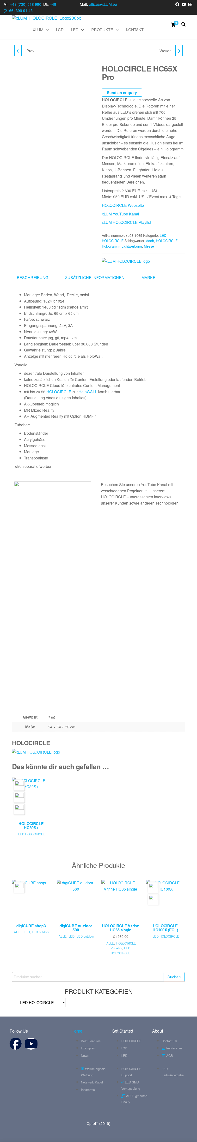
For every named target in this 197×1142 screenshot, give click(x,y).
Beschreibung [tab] (32, 277)
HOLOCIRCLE (167, 240)
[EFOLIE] (179, 50)
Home (77, 1031)
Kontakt (135, 29)
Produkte (102, 29)
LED (75, 29)
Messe (149, 246)
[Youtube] (31, 1044)
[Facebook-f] (16, 1044)
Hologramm (111, 246)
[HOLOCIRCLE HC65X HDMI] (18, 50)
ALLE (18, 932)
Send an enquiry (122, 92)
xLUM (38, 29)
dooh (150, 240)
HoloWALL (88, 391)
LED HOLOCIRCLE (31, 834)
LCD (60, 29)
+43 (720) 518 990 (25, 4)
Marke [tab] (148, 277)
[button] (98, 690)
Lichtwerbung (132, 246)
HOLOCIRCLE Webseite (123, 205)
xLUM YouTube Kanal (121, 214)
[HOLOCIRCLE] (126, 261)
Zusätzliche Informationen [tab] (94, 277)
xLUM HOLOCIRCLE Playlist (126, 222)
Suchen (174, 977)
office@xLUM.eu (103, 4)
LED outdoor (40, 932)
